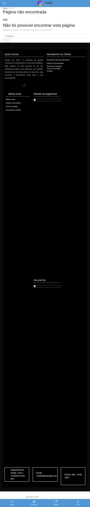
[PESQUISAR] (6, 40)
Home (5, 8)
